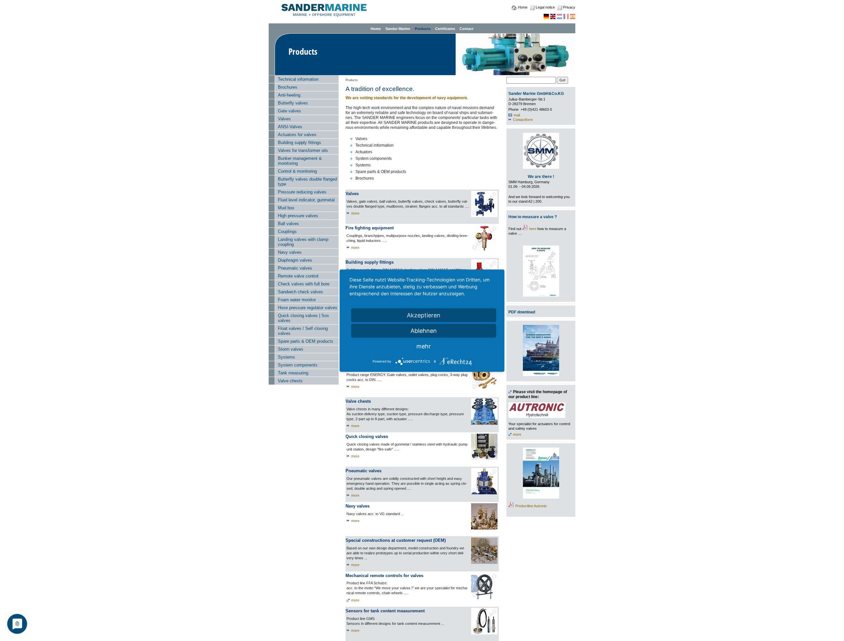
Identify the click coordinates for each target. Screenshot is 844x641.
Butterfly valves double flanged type (307, 182)
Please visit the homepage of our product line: (537, 394)
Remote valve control (298, 276)
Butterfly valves (293, 103)
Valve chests (290, 380)
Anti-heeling (289, 95)
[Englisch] (553, 16)
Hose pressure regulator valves (307, 307)
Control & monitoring (297, 171)
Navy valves (290, 252)
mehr (423, 345)
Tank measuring (293, 372)
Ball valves (288, 223)
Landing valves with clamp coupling (303, 242)
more (355, 213)
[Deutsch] (546, 16)
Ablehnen (423, 330)
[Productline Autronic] (541, 473)
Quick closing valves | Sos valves (303, 318)
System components (297, 365)
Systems (286, 357)
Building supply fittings (299, 142)
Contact (466, 29)
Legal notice (545, 7)
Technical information (298, 79)
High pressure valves (298, 215)
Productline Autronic (531, 506)
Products (423, 29)
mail (517, 115)
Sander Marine (397, 29)
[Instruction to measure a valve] (541, 271)
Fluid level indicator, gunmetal (306, 199)
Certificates (445, 29)
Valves (284, 118)
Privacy (569, 7)
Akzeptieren (423, 314)
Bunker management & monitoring (300, 161)
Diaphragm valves (295, 260)
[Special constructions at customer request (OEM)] (484, 551)
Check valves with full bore (303, 283)
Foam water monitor (297, 299)
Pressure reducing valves (302, 191)
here (532, 229)
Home (523, 7)
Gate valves (289, 110)
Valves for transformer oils (303, 150)
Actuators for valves (297, 134)
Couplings (287, 231)
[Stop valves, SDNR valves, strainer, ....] (484, 204)
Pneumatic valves (295, 268)
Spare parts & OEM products (305, 341)
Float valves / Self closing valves (303, 331)
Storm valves (290, 349)
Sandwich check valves (300, 291)
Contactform (523, 120)
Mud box (286, 207)
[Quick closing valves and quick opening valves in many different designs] (484, 447)
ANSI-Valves (290, 126)
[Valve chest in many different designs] (484, 411)
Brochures (287, 87)
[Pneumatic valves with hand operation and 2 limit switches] (484, 481)
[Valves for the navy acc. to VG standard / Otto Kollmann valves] (484, 516)
